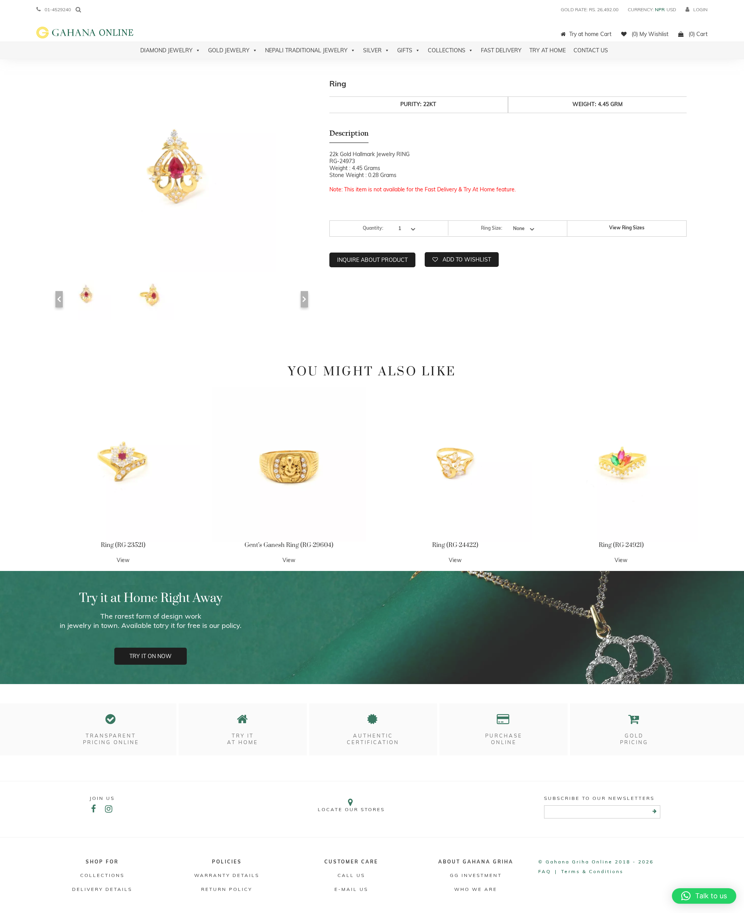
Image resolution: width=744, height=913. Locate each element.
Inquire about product (372, 259)
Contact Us (591, 50)
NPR (660, 9)
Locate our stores (351, 809)
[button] (704, 896)
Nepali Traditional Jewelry (306, 50)
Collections (446, 50)
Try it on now (150, 656)
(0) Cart (697, 34)
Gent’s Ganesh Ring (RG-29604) (289, 545)
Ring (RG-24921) (621, 545)
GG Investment (476, 875)
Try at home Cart (590, 34)
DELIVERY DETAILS (102, 889)
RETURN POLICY (226, 889)
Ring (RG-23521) (123, 545)
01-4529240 (58, 9)
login (700, 9)
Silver (372, 50)
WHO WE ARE (475, 889)
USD (671, 9)
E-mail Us (351, 889)
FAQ (544, 871)
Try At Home (547, 50)
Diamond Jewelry (166, 50)
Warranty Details (226, 875)
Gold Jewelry (229, 50)
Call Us (351, 875)
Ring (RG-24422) (455, 545)
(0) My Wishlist (649, 34)
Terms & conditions (592, 871)
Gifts (404, 50)
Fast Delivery (501, 50)
